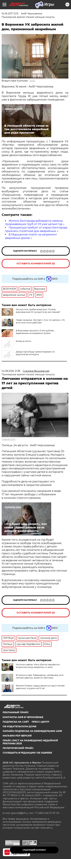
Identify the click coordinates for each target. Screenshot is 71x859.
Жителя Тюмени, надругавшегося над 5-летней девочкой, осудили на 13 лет (40, 687)
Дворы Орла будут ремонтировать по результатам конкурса (35, 353)
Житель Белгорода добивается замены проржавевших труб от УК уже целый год (34, 222)
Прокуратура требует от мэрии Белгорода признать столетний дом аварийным (36, 229)
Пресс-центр (40, 721)
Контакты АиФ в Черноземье (23, 717)
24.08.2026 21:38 (11, 370)
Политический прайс (18, 748)
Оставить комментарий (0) (36, 263)
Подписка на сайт (16, 721)
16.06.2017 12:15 (10, 13)
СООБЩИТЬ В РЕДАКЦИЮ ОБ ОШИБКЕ (27, 752)
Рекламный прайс (16, 712)
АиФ (32, 80)
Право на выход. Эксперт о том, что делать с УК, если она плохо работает (40, 321)
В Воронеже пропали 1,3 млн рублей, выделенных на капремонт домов (35, 331)
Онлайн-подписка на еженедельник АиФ (32, 731)
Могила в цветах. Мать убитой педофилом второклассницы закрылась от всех (38, 665)
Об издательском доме (19, 726)
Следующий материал (34, 850)
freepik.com (9, 439)
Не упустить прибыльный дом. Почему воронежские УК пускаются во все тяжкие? (38, 310)
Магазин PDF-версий (17, 735)
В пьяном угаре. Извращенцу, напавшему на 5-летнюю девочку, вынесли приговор (40, 676)
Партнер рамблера (48, 843)
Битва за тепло (23, 341)
